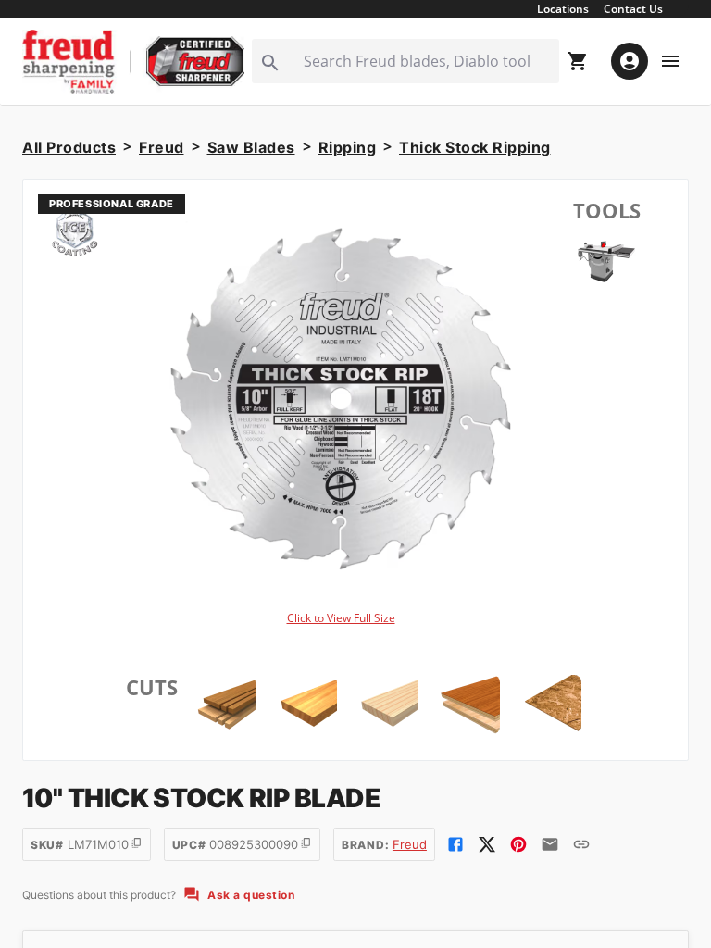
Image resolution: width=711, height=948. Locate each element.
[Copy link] (581, 844)
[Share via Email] (550, 844)
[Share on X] (487, 844)
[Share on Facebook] (455, 844)
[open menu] (670, 61)
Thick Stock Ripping (475, 147)
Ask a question (250, 895)
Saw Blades (251, 147)
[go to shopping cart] (577, 61)
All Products (69, 147)
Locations (563, 9)
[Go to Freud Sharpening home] (133, 61)
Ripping (347, 147)
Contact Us (633, 9)
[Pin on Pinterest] (518, 844)
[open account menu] (629, 61)
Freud (161, 147)
